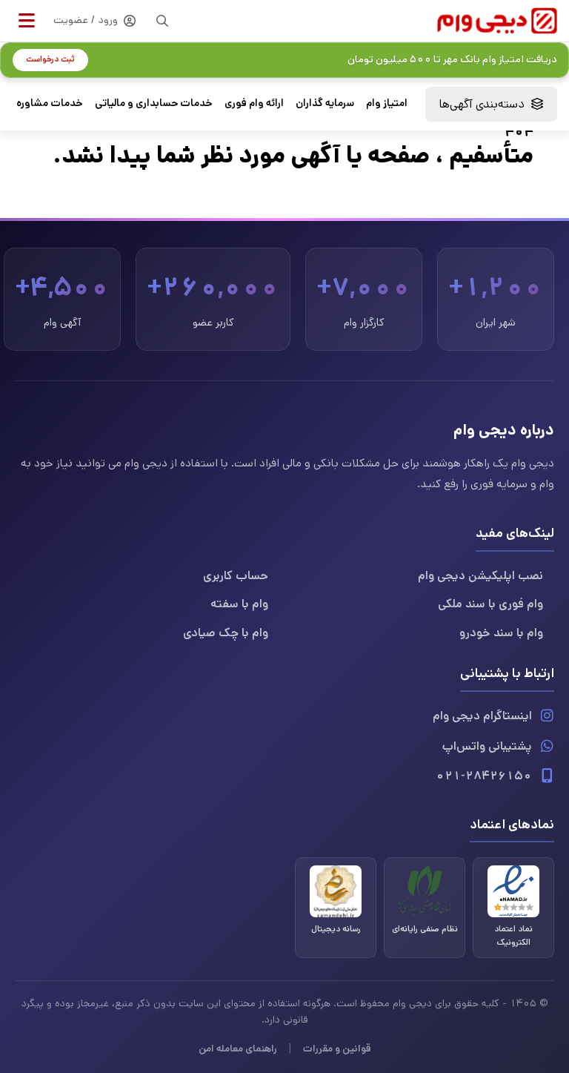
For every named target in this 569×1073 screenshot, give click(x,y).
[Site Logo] (497, 20)
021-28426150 (484, 776)
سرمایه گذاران (325, 103)
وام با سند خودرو (501, 632)
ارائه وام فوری (254, 103)
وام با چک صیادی (225, 632)
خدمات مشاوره (49, 103)
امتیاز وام (386, 103)
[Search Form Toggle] (162, 21)
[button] (26, 21)
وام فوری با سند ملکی (490, 604)
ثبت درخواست (50, 59)
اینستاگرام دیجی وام (482, 715)
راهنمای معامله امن (238, 1048)
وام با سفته (239, 604)
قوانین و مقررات (337, 1048)
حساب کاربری (235, 575)
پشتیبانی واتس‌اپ (487, 746)
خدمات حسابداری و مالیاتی (154, 103)
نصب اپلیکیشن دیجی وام (480, 575)
